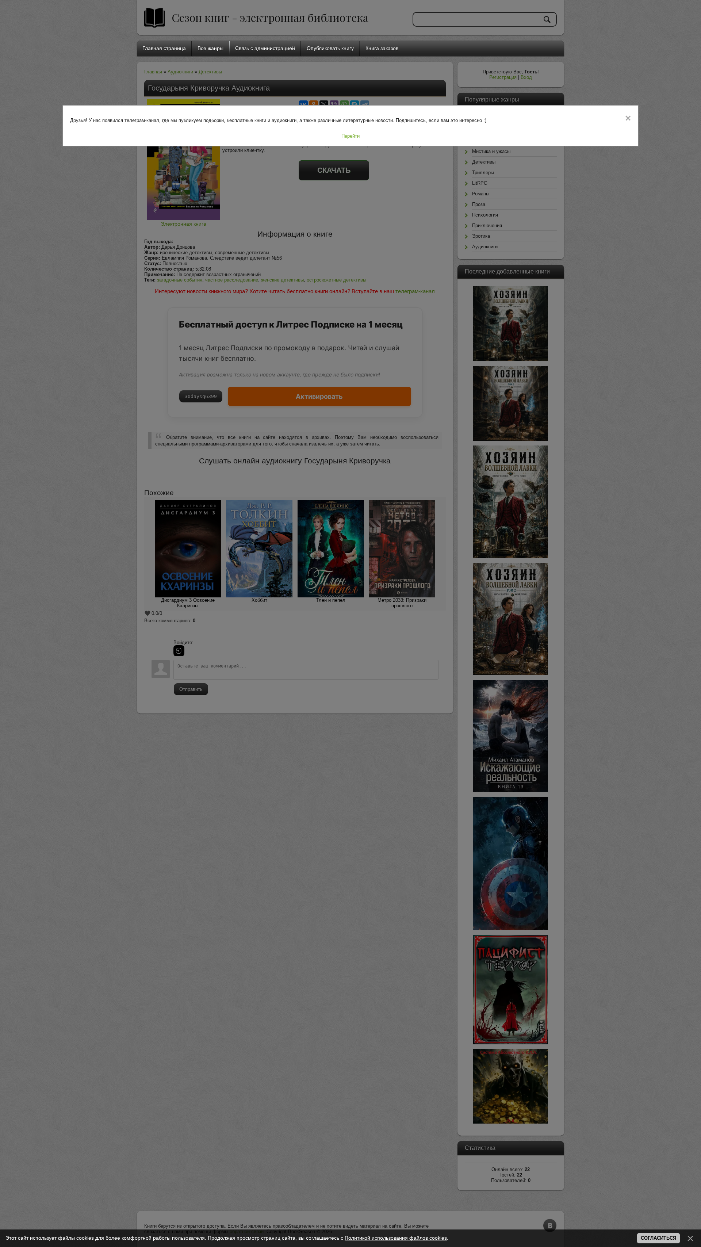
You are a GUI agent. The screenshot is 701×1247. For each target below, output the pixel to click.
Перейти (350, 136)
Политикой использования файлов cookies (396, 1238)
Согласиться (658, 1238)
